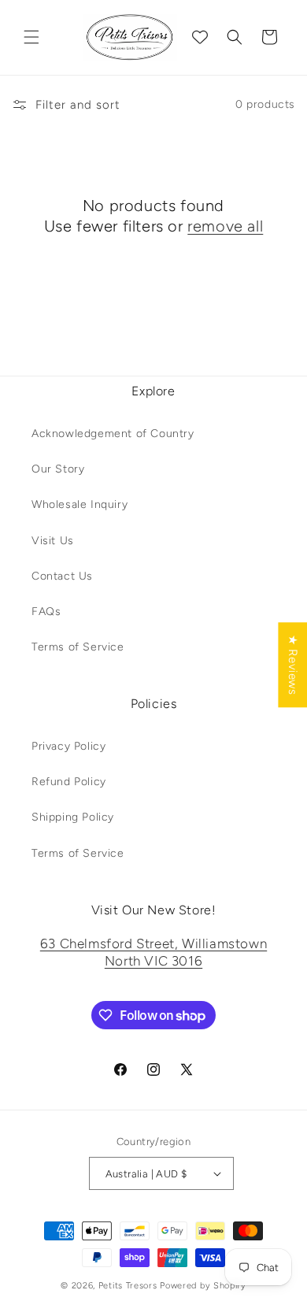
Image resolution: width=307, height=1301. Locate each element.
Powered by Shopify (203, 1286)
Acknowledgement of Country (112, 433)
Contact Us (62, 576)
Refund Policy (68, 781)
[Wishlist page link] (200, 37)
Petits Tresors (127, 1286)
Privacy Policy (68, 746)
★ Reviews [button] (293, 665)
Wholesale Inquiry (79, 504)
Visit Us (52, 540)
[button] (31, 37)
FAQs (46, 611)
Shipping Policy (72, 817)
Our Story (57, 469)
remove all (225, 226)
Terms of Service (77, 647)
